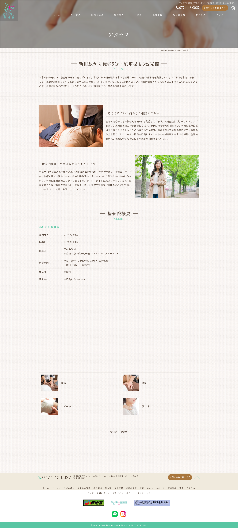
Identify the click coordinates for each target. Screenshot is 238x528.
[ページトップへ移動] (197, 477)
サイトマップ (144, 493)
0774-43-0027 (71, 234)
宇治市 (124, 432)
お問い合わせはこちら (215, 7)
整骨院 (113, 432)
